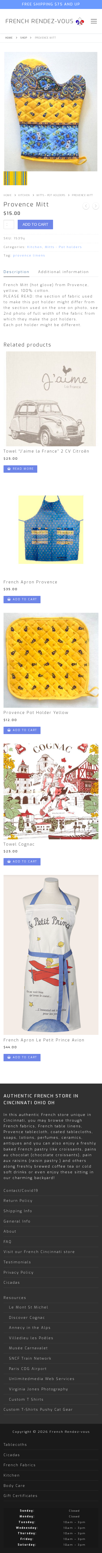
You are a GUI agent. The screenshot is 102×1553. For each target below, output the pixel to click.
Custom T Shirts (26, 1399)
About (10, 1231)
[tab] (16, 272)
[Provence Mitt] (95, 207)
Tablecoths (15, 1444)
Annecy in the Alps (30, 1327)
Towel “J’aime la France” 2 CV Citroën (46, 451)
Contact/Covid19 (21, 1190)
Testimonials (17, 1262)
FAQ (8, 1241)
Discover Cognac (27, 1317)
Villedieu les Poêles (31, 1338)
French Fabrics (20, 1465)
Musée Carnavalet (28, 1348)
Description (16, 271)
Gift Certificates (21, 1495)
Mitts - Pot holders (50, 195)
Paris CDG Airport (28, 1368)
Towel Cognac (19, 844)
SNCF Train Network (30, 1358)
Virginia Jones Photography (38, 1389)
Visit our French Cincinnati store (39, 1251)
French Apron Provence (31, 582)
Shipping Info (18, 1211)
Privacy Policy (19, 1272)
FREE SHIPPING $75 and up (51, 4)
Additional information (63, 271)
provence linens (29, 255)
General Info (17, 1221)
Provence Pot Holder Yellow (36, 712)
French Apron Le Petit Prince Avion (44, 1040)
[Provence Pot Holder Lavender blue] (86, 207)
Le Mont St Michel (28, 1307)
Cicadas (12, 1282)
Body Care (14, 1485)
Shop (23, 37)
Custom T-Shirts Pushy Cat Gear (38, 1409)
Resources (15, 1297)
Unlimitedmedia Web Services (42, 1378)
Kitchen (24, 195)
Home (9, 37)
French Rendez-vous (39, 21)
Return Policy (18, 1200)
